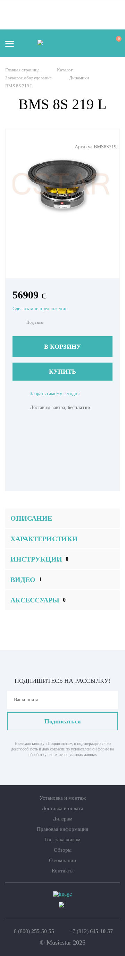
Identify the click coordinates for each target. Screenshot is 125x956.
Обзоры (63, 850)
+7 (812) (91, 931)
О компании (62, 860)
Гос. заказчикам (62, 839)
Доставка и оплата (62, 808)
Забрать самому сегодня (55, 393)
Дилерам (63, 819)
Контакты (63, 871)
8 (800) (34, 931)
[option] (62, 184)
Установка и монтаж (63, 798)
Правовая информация (62, 829)
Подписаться (62, 721)
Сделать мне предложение (39, 308)
